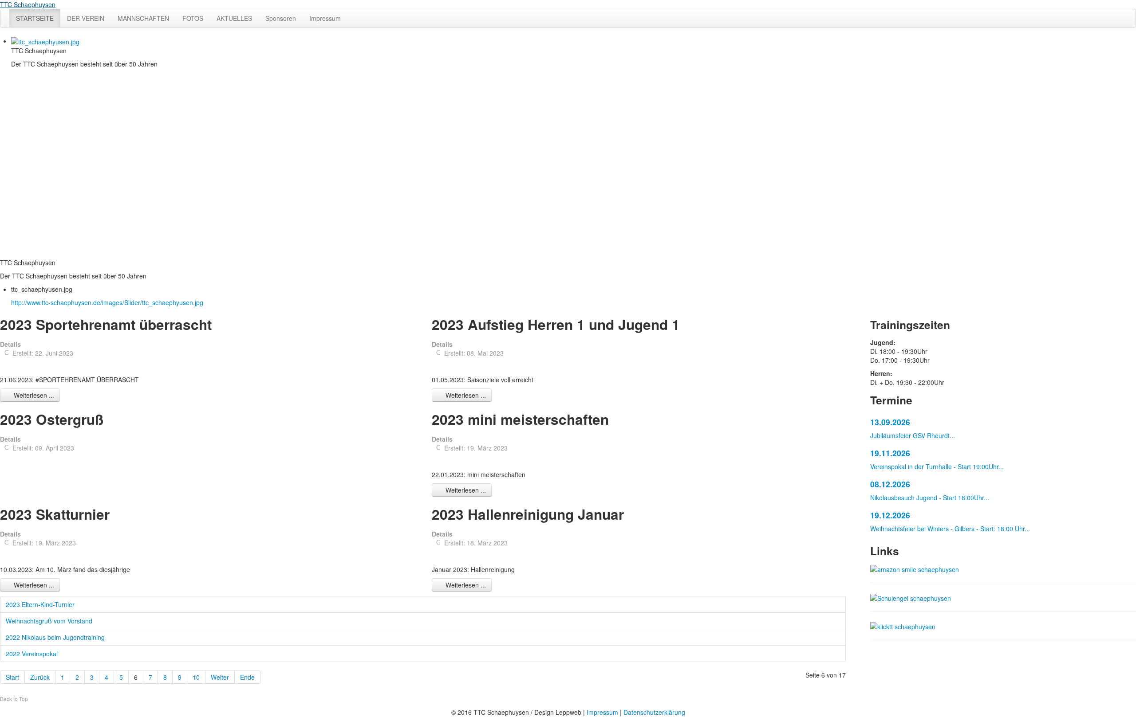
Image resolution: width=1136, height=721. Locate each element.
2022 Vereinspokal (32, 653)
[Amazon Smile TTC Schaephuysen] (914, 568)
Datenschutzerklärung (654, 712)
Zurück (40, 677)
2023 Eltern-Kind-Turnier (40, 604)
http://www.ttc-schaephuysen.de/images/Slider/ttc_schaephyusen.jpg (107, 302)
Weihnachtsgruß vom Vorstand (49, 620)
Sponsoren (280, 18)
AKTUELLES (234, 18)
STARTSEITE (35, 18)
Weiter (220, 677)
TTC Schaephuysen (27, 4)
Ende (247, 677)
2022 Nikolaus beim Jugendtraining (55, 637)
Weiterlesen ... (33, 395)
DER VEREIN (85, 18)
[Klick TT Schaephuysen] (902, 625)
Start (12, 677)
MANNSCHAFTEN (143, 18)
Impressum (325, 18)
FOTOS (192, 18)
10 (196, 677)
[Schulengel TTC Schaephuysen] (910, 596)
